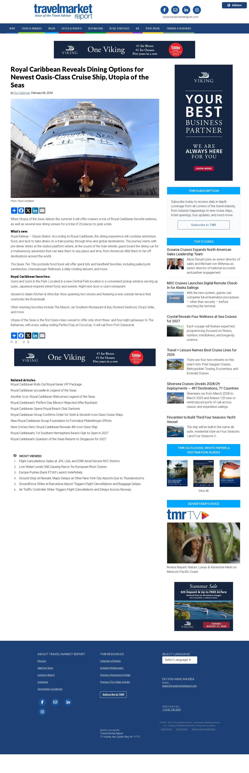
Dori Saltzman (22, 92)
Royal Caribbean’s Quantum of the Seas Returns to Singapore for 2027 (58, 439)
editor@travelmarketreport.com (179, 685)
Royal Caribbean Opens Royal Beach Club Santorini (45, 409)
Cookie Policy (166, 729)
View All (204, 491)
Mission (42, 660)
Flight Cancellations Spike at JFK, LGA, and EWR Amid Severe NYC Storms (69, 461)
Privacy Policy (182, 729)
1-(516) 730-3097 (171, 709)
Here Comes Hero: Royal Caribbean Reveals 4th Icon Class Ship (54, 427)
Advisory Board (46, 674)
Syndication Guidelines (50, 689)
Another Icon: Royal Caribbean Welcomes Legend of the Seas (53, 396)
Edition (237, 5)
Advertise (43, 681)
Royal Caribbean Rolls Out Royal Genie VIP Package (46, 384)
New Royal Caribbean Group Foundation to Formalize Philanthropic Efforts (61, 421)
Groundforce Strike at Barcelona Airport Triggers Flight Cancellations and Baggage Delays (80, 484)
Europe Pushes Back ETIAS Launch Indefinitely (50, 472)
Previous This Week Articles (115, 681)
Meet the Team (45, 667)
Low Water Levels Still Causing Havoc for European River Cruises (63, 467)
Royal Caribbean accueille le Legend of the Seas (43, 390)
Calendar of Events (110, 660)
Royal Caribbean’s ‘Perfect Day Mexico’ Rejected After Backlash (54, 403)
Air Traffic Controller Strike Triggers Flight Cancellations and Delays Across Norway (75, 489)
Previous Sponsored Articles (115, 674)
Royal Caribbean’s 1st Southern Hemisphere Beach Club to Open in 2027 (60, 433)
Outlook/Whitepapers (112, 667)
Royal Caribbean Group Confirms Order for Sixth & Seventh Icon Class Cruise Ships (67, 415)
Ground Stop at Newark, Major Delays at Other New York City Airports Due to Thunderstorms (81, 478)
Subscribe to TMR (203, 225)
